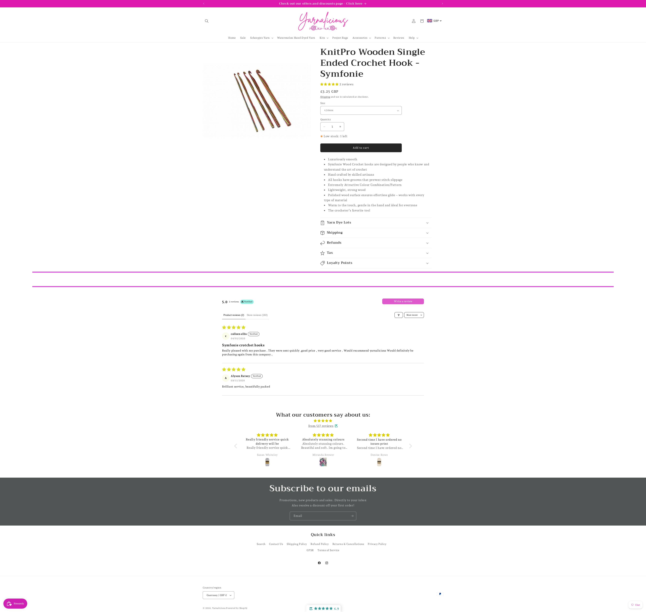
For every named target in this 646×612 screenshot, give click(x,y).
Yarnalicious (218, 608)
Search (261, 544)
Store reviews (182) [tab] (257, 315)
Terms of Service (328, 550)
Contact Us (276, 544)
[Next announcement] (442, 3)
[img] (323, 420)
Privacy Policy (377, 544)
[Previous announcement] (203, 3)
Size (322, 103)
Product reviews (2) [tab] (233, 315)
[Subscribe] (352, 516)
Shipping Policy (297, 544)
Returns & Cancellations (348, 544)
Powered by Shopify (236, 608)
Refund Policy (320, 544)
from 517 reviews (321, 426)
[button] (207, 21)
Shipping (325, 97)
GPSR (310, 550)
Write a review (403, 301)
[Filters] (398, 315)
